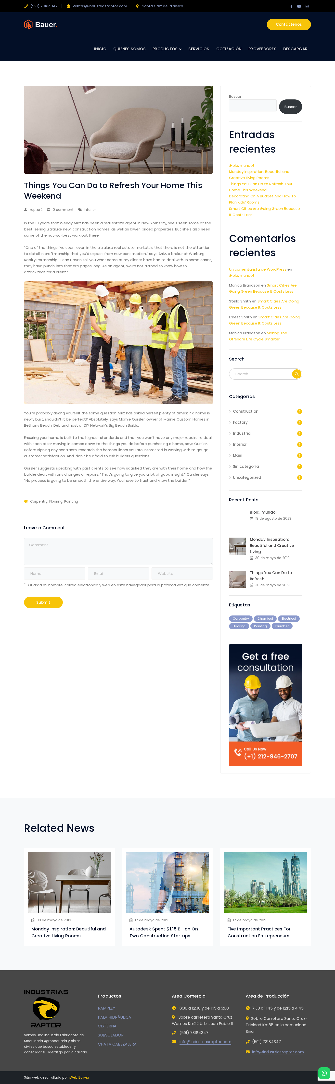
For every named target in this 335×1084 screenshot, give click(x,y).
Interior (90, 209)
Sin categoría (246, 466)
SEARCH (296, 374)
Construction (245, 411)
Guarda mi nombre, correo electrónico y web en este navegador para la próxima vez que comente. (119, 585)
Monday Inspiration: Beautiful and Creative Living (272, 545)
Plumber (282, 626)
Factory (240, 422)
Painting (71, 501)
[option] (69, 897)
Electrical (289, 618)
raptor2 (36, 209)
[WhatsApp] (324, 1073)
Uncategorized (247, 477)
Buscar (235, 96)
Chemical (265, 618)
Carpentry (39, 501)
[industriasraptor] (40, 24)
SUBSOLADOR (111, 1035)
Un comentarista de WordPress (257, 269)
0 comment (63, 209)
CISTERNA (107, 1026)
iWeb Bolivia (79, 1077)
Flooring (56, 501)
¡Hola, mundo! (241, 165)
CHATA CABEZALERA (117, 1044)
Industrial (242, 433)
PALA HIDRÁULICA (114, 1017)
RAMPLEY (106, 1008)
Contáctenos (289, 24)
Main (237, 455)
